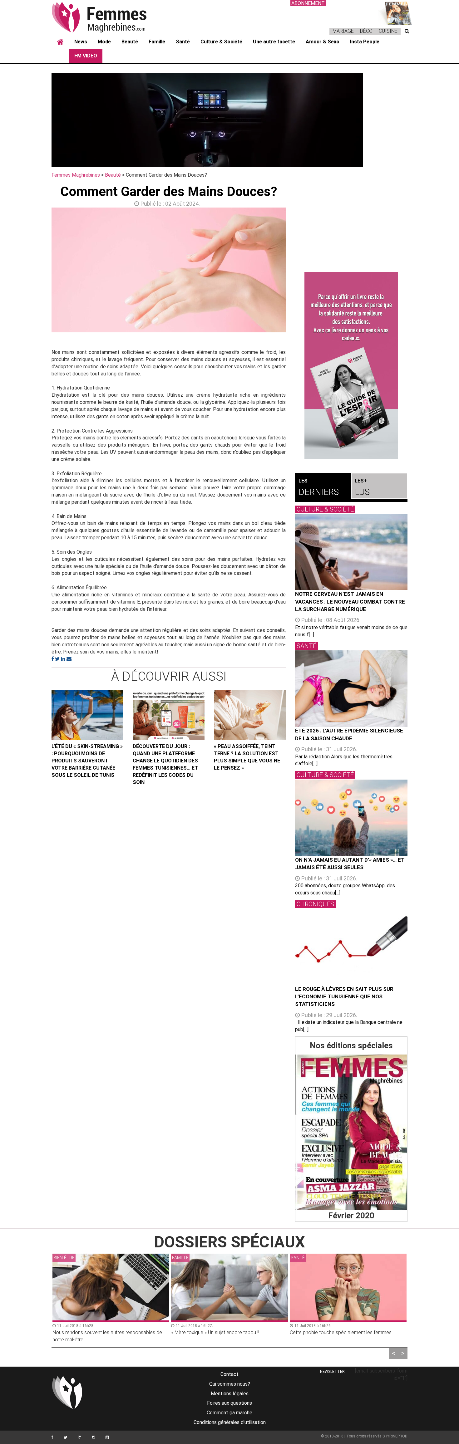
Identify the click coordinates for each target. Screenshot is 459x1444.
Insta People (364, 42)
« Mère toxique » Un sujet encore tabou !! (215, 1332)
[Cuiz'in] (395, 12)
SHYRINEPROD (395, 1436)
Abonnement (308, 3)
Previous (42, 271)
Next (295, 271)
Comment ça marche (229, 1413)
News (80, 42)
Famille (157, 42)
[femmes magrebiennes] (108, 17)
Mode (104, 42)
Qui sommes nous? (229, 1384)
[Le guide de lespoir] (351, 365)
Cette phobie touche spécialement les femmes (341, 1332)
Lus (362, 487)
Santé (183, 42)
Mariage (343, 31)
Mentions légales (230, 1394)
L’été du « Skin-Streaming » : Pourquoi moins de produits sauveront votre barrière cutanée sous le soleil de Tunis (87, 760)
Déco (366, 31)
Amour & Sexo (322, 42)
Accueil (60, 42)
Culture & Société (221, 42)
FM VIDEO (85, 56)
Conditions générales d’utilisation (230, 1422)
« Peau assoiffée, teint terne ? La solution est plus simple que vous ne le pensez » (247, 757)
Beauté (129, 42)
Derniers (319, 487)
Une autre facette (274, 42)
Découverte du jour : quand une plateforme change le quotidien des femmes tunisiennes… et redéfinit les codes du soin (165, 764)
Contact (229, 1374)
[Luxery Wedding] (351, 1132)
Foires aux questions (229, 1403)
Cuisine (388, 31)
